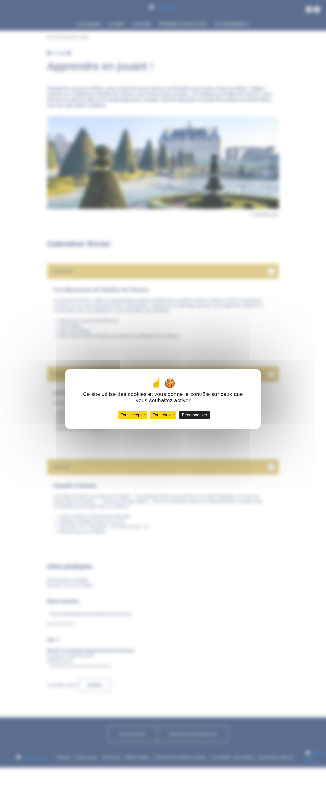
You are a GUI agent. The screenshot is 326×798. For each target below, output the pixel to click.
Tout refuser (163, 415)
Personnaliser (194, 415)
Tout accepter (133, 415)
